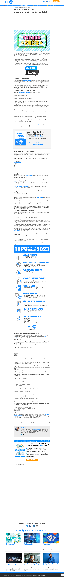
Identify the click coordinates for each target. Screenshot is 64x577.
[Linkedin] (33, 526)
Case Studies (46, 3)
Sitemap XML (38, 575)
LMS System (23, 575)
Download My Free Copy (37, 144)
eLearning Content (6, 575)
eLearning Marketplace (29, 575)
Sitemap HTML (43, 575)
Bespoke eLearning (38, 3)
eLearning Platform (18, 3)
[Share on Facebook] (30, 526)
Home (14, 7)
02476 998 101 (49, 1)
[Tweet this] (26, 526)
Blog (16, 7)
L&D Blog (34, 575)
